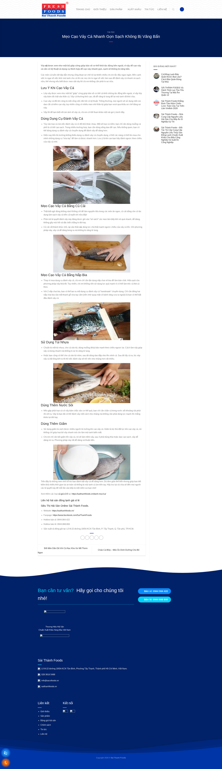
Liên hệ (162, 9)
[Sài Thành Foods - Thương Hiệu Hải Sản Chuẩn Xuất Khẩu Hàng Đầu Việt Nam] (54, 9)
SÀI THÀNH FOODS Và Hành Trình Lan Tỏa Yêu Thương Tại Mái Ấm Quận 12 (172, 91)
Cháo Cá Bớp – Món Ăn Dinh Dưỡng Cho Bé (119, 550)
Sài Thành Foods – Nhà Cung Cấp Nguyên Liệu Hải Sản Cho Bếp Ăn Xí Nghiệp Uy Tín (172, 118)
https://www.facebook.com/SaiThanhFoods (72, 515)
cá (46, 66)
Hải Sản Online (59, 505)
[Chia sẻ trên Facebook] (82, 538)
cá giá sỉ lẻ (63, 494)
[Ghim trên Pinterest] (96, 538)
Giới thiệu (100, 9)
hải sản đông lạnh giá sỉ (63, 500)
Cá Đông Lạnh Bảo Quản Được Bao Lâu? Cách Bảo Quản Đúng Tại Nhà (171, 78)
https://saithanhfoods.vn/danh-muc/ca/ (89, 494)
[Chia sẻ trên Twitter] (87, 538)
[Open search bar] (173, 9)
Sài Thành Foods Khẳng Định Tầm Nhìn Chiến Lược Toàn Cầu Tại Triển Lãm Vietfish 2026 (172, 105)
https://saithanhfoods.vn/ (63, 511)
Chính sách (45, 725)
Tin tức (149, 9)
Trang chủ (83, 9)
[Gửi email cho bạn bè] (92, 538)
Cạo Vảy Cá (65, 88)
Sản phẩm (116, 9)
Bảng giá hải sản (48, 720)
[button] (182, 9)
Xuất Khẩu (134, 9)
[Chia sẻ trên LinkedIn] (101, 538)
